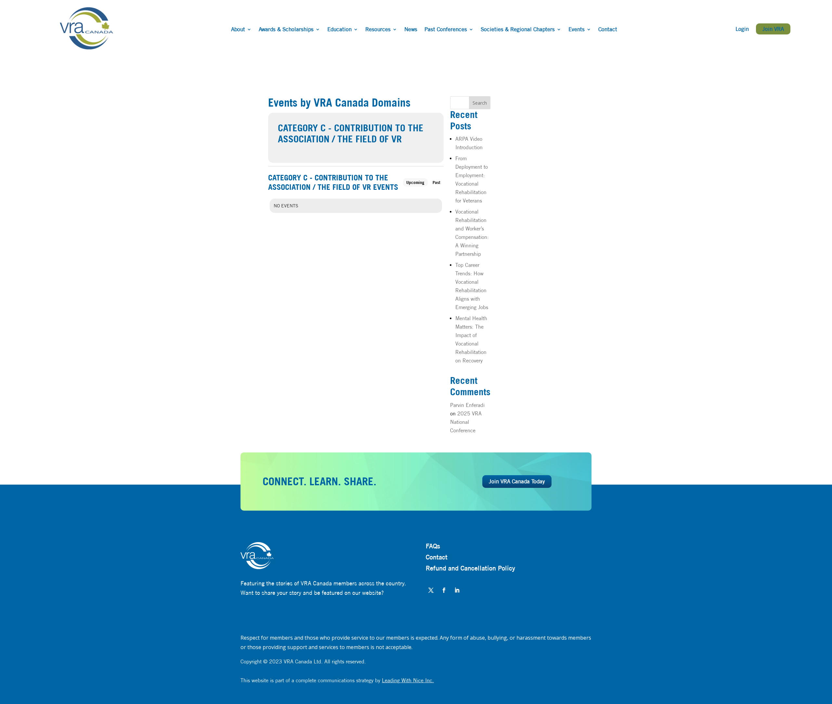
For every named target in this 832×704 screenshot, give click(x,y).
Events (576, 30)
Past (436, 182)
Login (742, 29)
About (238, 30)
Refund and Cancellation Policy (470, 568)
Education (339, 30)
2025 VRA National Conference (466, 422)
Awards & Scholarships (286, 30)
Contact (607, 30)
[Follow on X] (431, 590)
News (410, 30)
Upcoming (415, 182)
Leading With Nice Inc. (408, 680)
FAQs (433, 546)
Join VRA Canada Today (517, 481)
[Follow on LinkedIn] (457, 590)
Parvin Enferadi (467, 405)
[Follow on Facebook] (444, 590)
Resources (378, 30)
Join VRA (773, 29)
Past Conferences (445, 30)
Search (480, 103)
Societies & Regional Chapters (518, 30)
